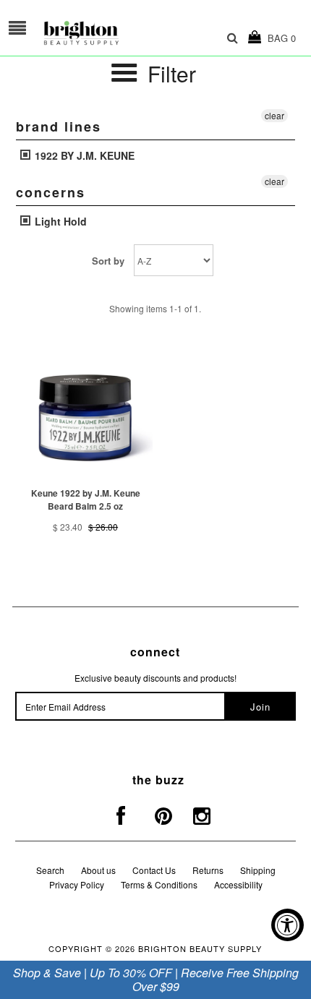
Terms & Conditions (159, 884)
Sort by (108, 260)
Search (50, 870)
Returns (207, 870)
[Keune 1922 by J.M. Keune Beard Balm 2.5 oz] (85, 413)
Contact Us (154, 870)
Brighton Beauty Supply (200, 948)
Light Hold (59, 221)
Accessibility (238, 884)
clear (274, 115)
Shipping (258, 870)
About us (98, 870)
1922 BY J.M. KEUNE (83, 155)
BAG (279, 38)
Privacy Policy (76, 884)
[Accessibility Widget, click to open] (287, 925)
